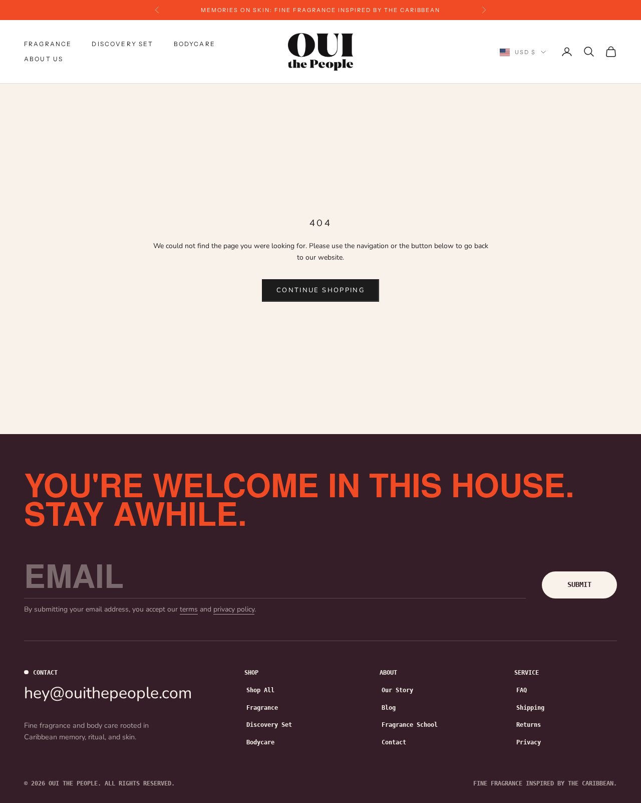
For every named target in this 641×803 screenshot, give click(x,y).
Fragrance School (410, 724)
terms (189, 609)
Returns (528, 724)
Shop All (260, 690)
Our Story (397, 690)
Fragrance (48, 44)
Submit (579, 584)
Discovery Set (122, 44)
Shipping (530, 707)
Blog (389, 707)
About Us (43, 59)
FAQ (521, 690)
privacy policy (233, 609)
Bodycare (194, 44)
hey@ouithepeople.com (108, 693)
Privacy (528, 742)
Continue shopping (320, 290)
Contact (394, 742)
